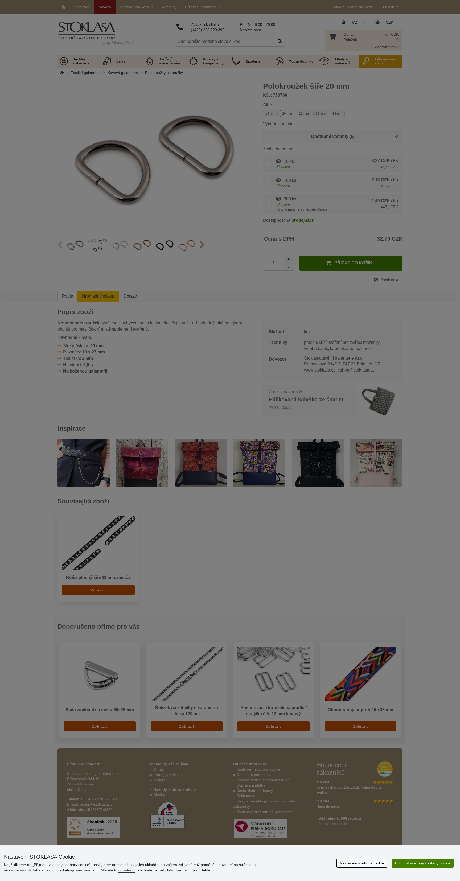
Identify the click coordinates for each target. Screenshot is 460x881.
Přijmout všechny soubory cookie (422, 863)
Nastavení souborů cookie (362, 863)
